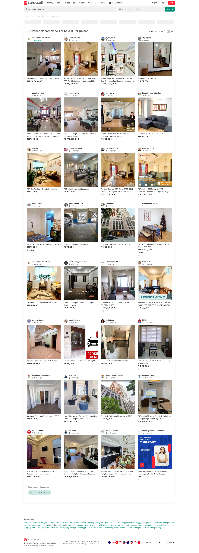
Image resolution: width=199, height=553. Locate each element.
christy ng (27, 523)
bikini (71, 523)
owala (58, 523)
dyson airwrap (90, 525)
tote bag (91, 523)
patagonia (46, 528)
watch (51, 525)
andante (83, 523)
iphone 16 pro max (112, 528)
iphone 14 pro (152, 523)
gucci (76, 523)
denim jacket (44, 523)
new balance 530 (159, 525)
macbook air (144, 528)
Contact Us (75, 541)
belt (98, 525)
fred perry (163, 523)
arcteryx (134, 525)
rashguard (99, 523)
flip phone (79, 528)
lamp (152, 528)
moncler (100, 528)
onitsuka (123, 528)
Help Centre (67, 541)
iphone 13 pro (35, 528)
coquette (79, 525)
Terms (78, 544)
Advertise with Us (68, 544)
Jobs (97, 541)
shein (52, 523)
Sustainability (90, 541)
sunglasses (69, 528)
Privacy (83, 544)
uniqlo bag (121, 523)
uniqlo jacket (60, 525)
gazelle (120, 525)
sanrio (141, 525)
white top (54, 528)
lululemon (148, 525)
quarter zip (130, 523)
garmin (45, 525)
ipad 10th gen (110, 523)
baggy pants (141, 523)
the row (64, 523)
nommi (35, 523)
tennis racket (133, 528)
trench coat (70, 525)
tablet (62, 528)
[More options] (28, 87)
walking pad (159, 528)
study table (112, 525)
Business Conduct (93, 544)
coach (127, 525)
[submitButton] (170, 9)
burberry (92, 528)
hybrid (103, 525)
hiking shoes (36, 525)
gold (86, 528)
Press (83, 541)
